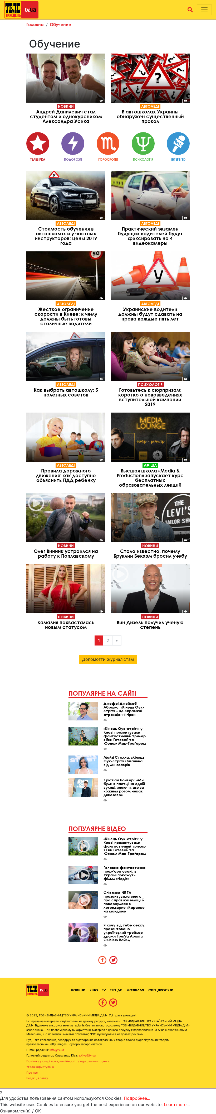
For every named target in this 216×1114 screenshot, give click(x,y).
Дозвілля (135, 990)
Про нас (32, 1072)
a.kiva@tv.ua (87, 1055)
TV (104, 990)
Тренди (116, 990)
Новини (66, 106)
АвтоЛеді (150, 106)
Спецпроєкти (160, 990)
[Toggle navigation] (204, 9)
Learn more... (177, 1104)
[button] (190, 10)
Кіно (94, 990)
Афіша (150, 465)
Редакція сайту (37, 1078)
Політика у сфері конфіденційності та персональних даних (67, 1061)
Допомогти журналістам (108, 659)
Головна (35, 24)
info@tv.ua (57, 1050)
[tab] (102, 960)
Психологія (150, 384)
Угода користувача (40, 1067)
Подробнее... (137, 1098)
